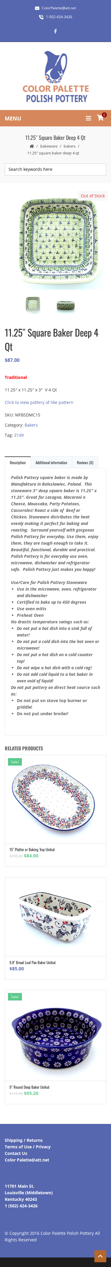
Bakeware (48, 146)
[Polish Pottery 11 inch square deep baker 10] (72, 305)
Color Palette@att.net (27, 1160)
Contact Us (16, 1153)
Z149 (19, 435)
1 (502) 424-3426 (21, 1206)
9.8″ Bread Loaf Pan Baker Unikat (32, 962)
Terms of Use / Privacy (28, 1147)
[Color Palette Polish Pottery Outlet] (56, 77)
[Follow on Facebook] (56, 31)
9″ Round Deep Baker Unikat (29, 1087)
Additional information (51, 462)
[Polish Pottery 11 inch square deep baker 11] (55, 241)
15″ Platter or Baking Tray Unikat (32, 849)
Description (18, 462)
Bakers (69, 146)
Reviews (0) (85, 462)
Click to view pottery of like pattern (39, 402)
